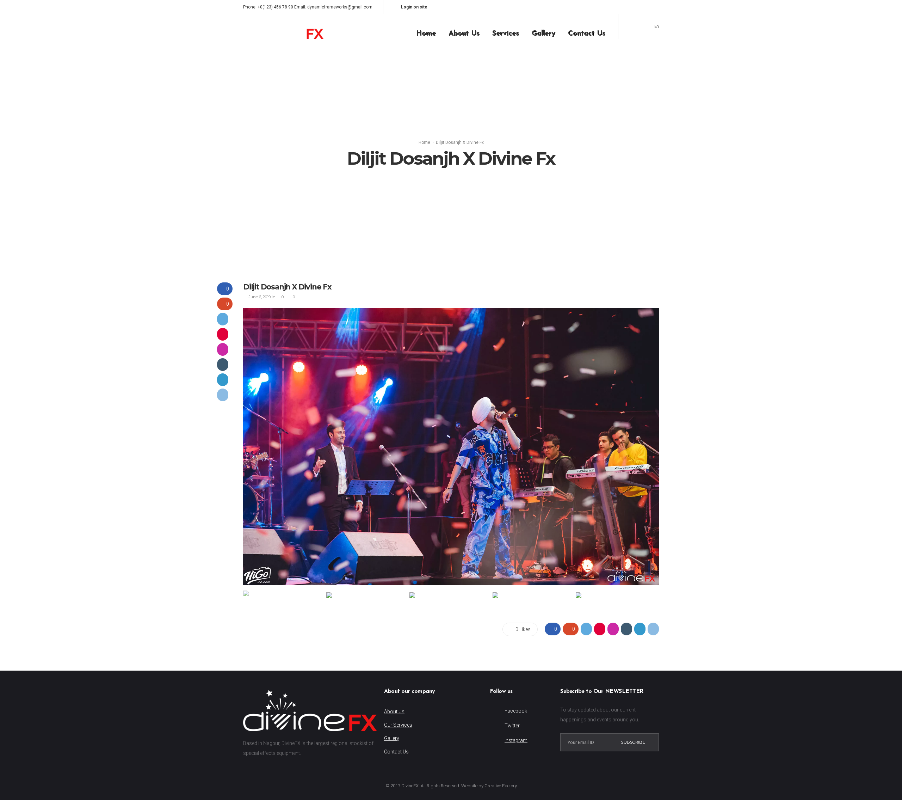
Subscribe (633, 742)
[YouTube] (656, 7)
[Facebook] (629, 7)
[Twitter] (647, 7)
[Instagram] (638, 7)
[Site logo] (283, 26)
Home (424, 142)
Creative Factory (500, 785)
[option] (451, 446)
